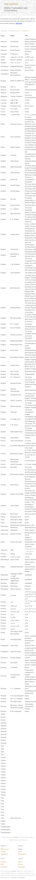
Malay (3, 567)
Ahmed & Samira (16, 335)
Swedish (4, 743)
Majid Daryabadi (16, 167)
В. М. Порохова (15, 711)
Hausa (3, 517)
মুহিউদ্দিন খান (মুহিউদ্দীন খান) (17, 81)
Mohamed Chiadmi (16, 453)
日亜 (11, 550)
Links (20, 851)
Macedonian (5, 559)
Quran (4, 31)
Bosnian (3, 90)
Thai (2, 754)
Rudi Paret (14, 514)
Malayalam (4, 575)
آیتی (11, 602)
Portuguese (5, 645)
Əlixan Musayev (15, 70)
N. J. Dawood (15, 377)
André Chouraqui (16, 464)
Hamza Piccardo (16, 542)
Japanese (4, 550)
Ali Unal (13, 199)
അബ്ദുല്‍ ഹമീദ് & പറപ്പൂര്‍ (16, 575)
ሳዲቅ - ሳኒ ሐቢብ (15, 62)
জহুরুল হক (13, 87)
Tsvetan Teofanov (16, 96)
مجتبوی (12, 629)
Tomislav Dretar (15, 106)
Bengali (3, 81)
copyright (13, 871)
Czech (3, 109)
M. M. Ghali (14, 350)
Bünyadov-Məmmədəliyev (15, 74)
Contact (3, 862)
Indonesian (4, 526)
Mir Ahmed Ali (15, 288)
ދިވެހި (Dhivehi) (15, 114)
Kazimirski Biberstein (17, 445)
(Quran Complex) (16, 60)
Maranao (4, 583)
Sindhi (3, 714)
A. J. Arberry (14, 209)
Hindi (2, 520)
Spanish (3, 723)
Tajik (2, 746)
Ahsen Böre (14, 438)
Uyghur (3, 821)
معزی (12, 614)
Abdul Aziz (14, 583)
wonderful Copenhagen (18, 877)
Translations (22, 854)
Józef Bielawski (15, 639)
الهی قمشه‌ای (14, 611)
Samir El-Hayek (15, 651)
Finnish (3, 438)
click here (19, 23)
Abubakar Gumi (15, 517)
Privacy (20, 864)
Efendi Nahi (14, 46)
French (3, 440)
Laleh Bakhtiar (15, 273)
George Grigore (15, 657)
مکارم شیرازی (15, 626)
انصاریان (13, 608)
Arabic (3, 57)
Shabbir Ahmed (15, 395)
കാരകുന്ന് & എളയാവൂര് (14, 579)
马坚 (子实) (14, 100)
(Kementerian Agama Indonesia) (17, 526)
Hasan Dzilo (14, 559)
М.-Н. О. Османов (16, 698)
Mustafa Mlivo (15, 92)
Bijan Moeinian (15, 213)
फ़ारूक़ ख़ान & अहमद (16, 520)
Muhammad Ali (15, 307)
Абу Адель (14, 662)
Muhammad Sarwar (17, 357)
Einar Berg (14, 586)
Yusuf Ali (13, 155)
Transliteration (5, 827)
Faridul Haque (15, 185)
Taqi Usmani (14, 371)
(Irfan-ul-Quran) (15, 406)
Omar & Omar (15, 205)
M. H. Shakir (14, 324)
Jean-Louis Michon (16, 440)
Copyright (21, 867)
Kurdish (3, 556)
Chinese (3, 100)
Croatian (4, 106)
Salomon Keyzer (16, 124)
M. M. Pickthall (15, 328)
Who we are (5, 849)
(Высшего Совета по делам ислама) (16, 706)
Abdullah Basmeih (16, 567)
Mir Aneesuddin (15, 318)
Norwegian (4, 586)
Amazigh (4, 54)
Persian (3, 595)
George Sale (14, 234)
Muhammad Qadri (16, 341)
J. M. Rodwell (15, 264)
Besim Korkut (14, 90)
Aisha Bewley (15, 172)
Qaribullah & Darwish (14, 255)
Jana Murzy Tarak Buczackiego (16, 633)
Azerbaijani (4, 66)
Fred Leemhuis (15, 137)
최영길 (12, 554)
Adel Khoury (14, 485)
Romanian (4, 657)
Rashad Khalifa (15, 383)
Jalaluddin (13, 530)
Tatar (2, 749)
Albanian (4, 41)
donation (16, 837)
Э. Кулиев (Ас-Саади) (15, 676)
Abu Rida (13, 467)
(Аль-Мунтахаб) (15, 701)
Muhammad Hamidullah (14, 461)
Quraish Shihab (15, 534)
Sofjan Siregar (15, 147)
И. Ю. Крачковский (17, 696)
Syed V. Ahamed (16, 400)
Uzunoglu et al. (15, 419)
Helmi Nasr (14, 645)
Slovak (3, 717)
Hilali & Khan (14, 365)
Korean (3, 554)
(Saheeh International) (14, 390)
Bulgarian (4, 96)
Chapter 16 (14, 31)
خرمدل (12, 623)
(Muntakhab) (14, 374)
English (3, 155)
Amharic (3, 62)
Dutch (3, 124)
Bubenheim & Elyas (17, 474)
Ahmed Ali (13, 179)
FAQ (2, 864)
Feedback (4, 867)
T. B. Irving (13, 425)
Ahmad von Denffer (17, 494)
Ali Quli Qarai (14, 191)
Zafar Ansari (14, 161)
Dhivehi (3, 114)
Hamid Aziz (14, 249)
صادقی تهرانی (14, 620)
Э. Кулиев (13, 667)
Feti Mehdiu (14, 41)
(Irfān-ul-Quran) (15, 589)
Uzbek (3, 824)
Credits (3, 851)
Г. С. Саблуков (15, 688)
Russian (3, 662)
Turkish (3, 757)
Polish (3, 632)
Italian (3, 542)
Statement (4, 854)
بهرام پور (13, 595)
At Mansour (14, 54)
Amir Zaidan (14, 505)
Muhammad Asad (16, 344)
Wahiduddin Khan (16, 432)
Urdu (2, 798)
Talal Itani (13, 412)
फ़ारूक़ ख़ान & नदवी (16, 522)
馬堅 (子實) (14, 103)
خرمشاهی (13, 606)
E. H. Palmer (14, 219)
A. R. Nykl (13, 109)
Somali (3, 720)
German (3, 467)
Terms (20, 862)
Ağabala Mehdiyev (16, 66)
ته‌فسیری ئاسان (15, 556)
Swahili (3, 740)
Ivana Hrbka (14, 112)
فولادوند (12, 617)
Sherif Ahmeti (14, 50)
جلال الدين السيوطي (16, 57)
